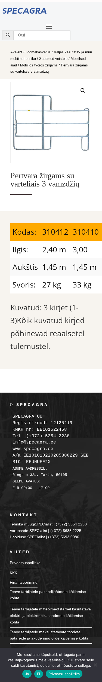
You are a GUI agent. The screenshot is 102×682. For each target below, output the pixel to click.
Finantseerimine (24, 582)
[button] (83, 91)
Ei (38, 674)
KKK (13, 573)
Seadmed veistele (53, 59)
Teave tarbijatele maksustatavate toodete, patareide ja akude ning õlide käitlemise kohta (49, 635)
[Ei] (95, 665)
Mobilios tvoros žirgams (39, 65)
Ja (27, 674)
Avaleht (16, 52)
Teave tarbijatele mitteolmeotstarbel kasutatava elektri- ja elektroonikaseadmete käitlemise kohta (50, 615)
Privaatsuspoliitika (25, 563)
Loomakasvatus (38, 52)
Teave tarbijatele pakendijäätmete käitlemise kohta (48, 594)
